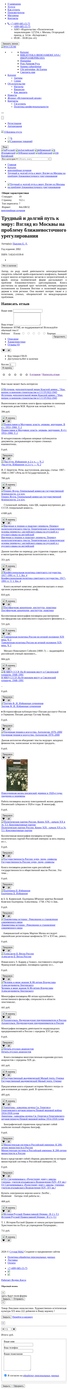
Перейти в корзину (22, 1317)
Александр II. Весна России (16, 956)
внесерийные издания (19, 170)
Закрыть (6, 1299)
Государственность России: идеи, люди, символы (27, 862)
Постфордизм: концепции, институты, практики (27, 610)
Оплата (11, 1262)
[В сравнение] (8, 350)
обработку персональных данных (41, 1375)
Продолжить (59, 336)
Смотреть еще (27, 72)
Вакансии (19, 89)
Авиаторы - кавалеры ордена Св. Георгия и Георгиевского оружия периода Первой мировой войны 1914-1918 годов (32, 1117)
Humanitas (25, 60)
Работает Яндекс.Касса (13, 1280)
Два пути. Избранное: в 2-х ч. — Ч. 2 (21, 464)
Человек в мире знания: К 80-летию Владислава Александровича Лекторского (27, 989)
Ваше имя (9, 1341)
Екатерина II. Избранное (14, 893)
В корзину (7, 368)
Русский (10, 150)
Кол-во (5, 364)
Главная (12, 164)
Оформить (19, 1386)
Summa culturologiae (30, 66)
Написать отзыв (51, 374)
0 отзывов (35, 374)
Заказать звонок (10, 44)
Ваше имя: (6, 310)
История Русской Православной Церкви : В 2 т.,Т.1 (28, 1217)
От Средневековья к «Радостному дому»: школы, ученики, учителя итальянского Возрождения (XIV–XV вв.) (33, 1186)
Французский (27, 153)
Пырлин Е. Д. (20, 243)
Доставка (13, 1260)
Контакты (13, 18)
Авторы (18, 78)
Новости (12, 95)
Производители (16, 12)
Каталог (24, 52)
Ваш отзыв (7, 324)
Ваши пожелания (13, 1354)
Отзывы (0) (14, 344)
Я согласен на (33, 1375)
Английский (27, 150)
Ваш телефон (11, 1347)
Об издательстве (16, 83)
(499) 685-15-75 (22, 26)
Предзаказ (7, 455)
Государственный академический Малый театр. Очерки (31, 1081)
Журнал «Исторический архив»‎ (25, 98)
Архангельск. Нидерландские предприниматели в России (32, 1023)
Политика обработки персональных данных (31, 1257)
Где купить (20, 103)
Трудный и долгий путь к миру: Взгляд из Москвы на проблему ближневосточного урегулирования (36, 174)
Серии (17, 80)
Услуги (11, 6)
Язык (5, 147)
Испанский (46, 153)
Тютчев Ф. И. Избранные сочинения (21, 706)
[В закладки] (3, 350)
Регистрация (14, 123)
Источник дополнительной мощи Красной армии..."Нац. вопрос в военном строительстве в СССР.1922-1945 (32, 396)
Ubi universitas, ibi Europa (33, 69)
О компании (14, 4)
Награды (18, 86)
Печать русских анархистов (16, 1051)
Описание (13, 339)
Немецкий (45, 150)
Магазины (13, 15)
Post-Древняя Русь (30, 63)
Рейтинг (5, 333)
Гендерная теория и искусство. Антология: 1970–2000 (30, 735)
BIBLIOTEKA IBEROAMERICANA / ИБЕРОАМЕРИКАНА (40, 56)
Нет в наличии (9, 265)
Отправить (19, 1299)
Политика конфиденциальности (31, 106)
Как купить (14, 9)
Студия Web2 (16, 1251)
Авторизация (15, 126)
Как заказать (20, 92)
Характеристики (16, 341)
